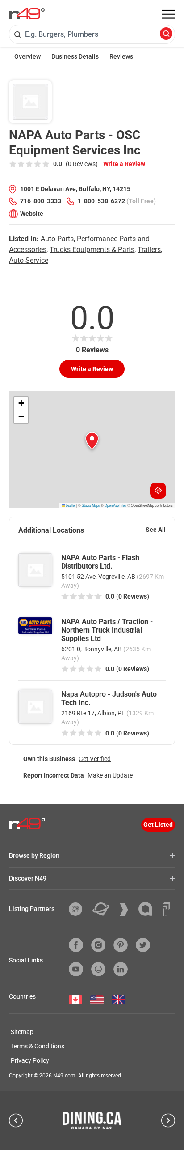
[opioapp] (98, 969)
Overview (27, 56)
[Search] (166, 34)
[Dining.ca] (92, 1120)
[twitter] (143, 945)
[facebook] (76, 945)
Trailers (149, 249)
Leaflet (70, 505)
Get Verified (95, 758)
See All (156, 529)
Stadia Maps (91, 505)
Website (31, 213)
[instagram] (98, 945)
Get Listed (158, 824)
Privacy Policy (30, 1060)
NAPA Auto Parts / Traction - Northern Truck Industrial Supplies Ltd (107, 630)
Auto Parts (57, 239)
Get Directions (158, 491)
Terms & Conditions (37, 1046)
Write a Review (124, 163)
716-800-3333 (40, 201)
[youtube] (76, 969)
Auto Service (28, 260)
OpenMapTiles (115, 505)
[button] (92, 441)
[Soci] (166, 909)
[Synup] (127, 910)
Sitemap (22, 1031)
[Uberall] (104, 909)
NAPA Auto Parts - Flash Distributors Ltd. (100, 561)
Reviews (121, 56)
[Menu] (168, 14)
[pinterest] (121, 945)
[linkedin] (121, 969)
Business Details (75, 56)
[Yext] (79, 909)
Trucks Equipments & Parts (92, 249)
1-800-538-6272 (101, 201)
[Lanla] (149, 909)
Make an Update (110, 775)
